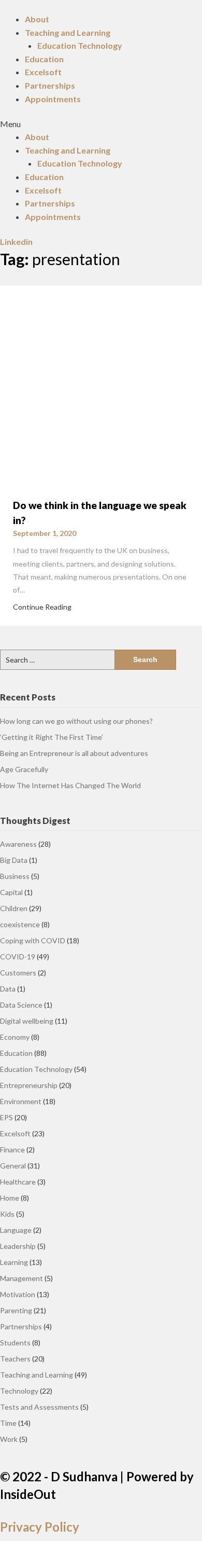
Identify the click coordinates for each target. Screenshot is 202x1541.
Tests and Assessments (39, 1406)
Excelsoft (43, 72)
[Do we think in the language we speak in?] (101, 385)
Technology (19, 1390)
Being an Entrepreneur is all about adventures (74, 753)
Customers (18, 972)
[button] (101, 124)
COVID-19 (17, 956)
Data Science (21, 1004)
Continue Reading (42, 606)
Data (8, 988)
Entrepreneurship (28, 1085)
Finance (12, 1149)
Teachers (15, 1358)
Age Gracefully (24, 769)
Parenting (16, 1310)
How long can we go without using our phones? (76, 721)
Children (13, 908)
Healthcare (18, 1181)
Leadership (18, 1246)
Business (15, 876)
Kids (7, 1213)
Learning (14, 1262)
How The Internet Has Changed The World (70, 785)
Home (9, 1197)
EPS (6, 1117)
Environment (20, 1101)
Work (9, 1439)
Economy (15, 1037)
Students (15, 1342)
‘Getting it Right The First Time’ (51, 737)
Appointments (53, 99)
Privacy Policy (39, 1526)
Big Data (13, 860)
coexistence (20, 924)
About (37, 19)
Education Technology (79, 45)
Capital (11, 892)
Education (44, 59)
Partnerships (50, 85)
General (13, 1165)
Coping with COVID (32, 940)
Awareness (18, 844)
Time (8, 1423)
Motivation (17, 1294)
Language (16, 1230)
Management (21, 1278)
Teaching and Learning (67, 32)
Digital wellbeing (26, 1020)
